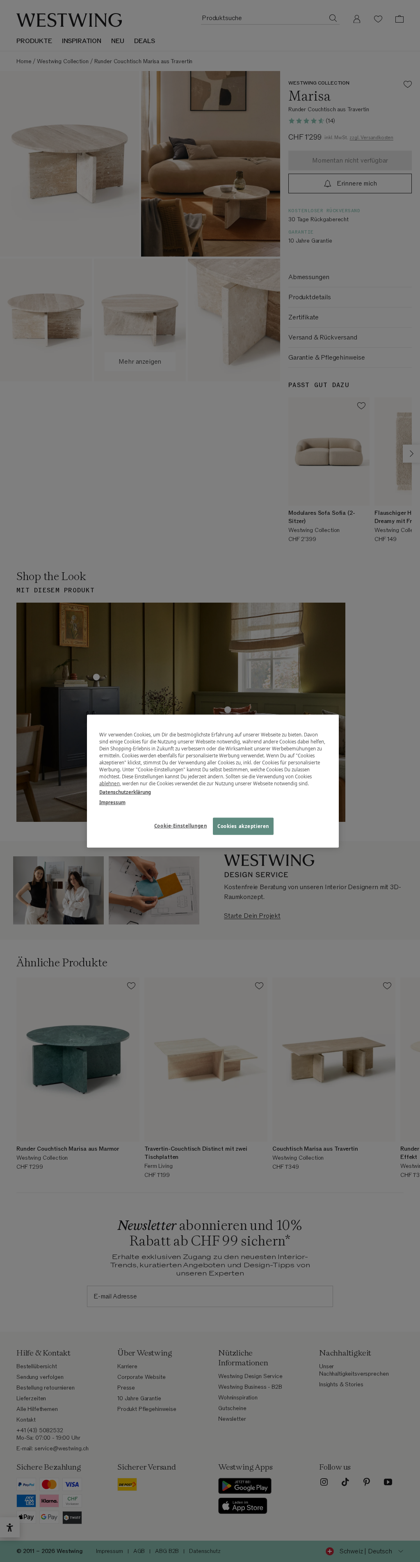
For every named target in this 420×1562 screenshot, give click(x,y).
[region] (213, 781)
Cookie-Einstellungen (180, 826)
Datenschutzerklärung (125, 792)
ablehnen (109, 783)
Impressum (112, 802)
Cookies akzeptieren (243, 826)
